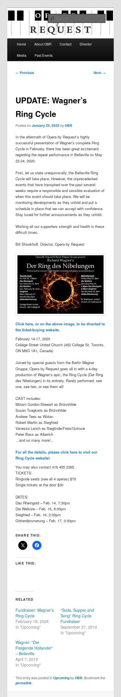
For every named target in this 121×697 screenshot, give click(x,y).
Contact (65, 44)
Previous (24, 72)
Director (86, 44)
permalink (23, 682)
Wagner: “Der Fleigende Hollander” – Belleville (34, 647)
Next (100, 72)
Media (21, 55)
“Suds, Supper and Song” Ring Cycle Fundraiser (77, 615)
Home (21, 44)
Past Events (44, 55)
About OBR (42, 44)
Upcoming (61, 677)
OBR (68, 125)
